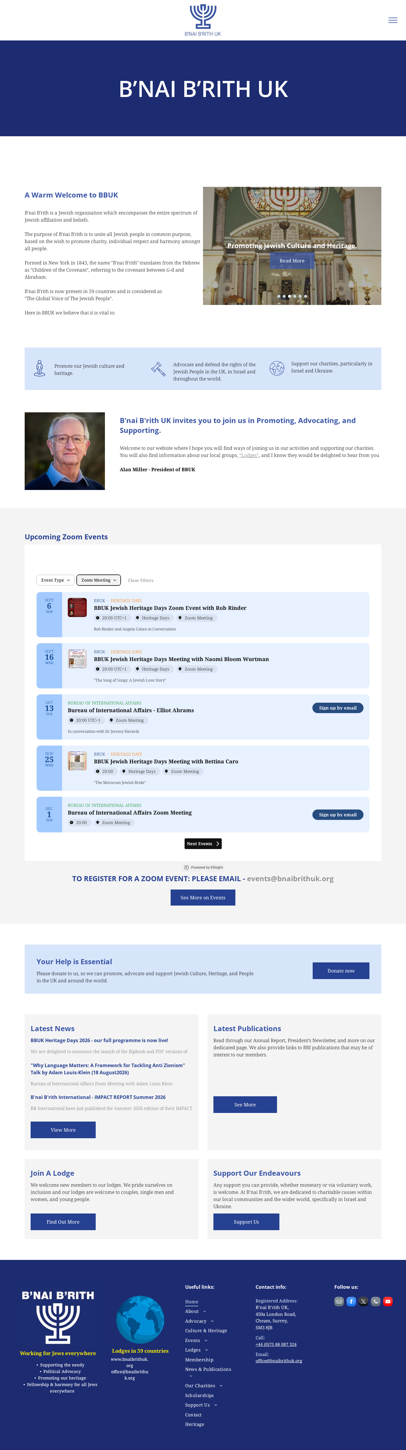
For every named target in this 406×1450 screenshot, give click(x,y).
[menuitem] (210, 1302)
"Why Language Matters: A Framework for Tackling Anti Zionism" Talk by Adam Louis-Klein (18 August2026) (108, 1069)
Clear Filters (140, 580)
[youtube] (388, 1302)
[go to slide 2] (284, 296)
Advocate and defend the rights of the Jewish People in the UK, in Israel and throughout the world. (214, 371)
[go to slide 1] (278, 296)
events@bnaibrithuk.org (290, 878)
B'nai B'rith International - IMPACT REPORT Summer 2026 (98, 1097)
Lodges (249, 455)
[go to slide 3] (289, 296)
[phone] (375, 1302)
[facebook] (351, 1302)
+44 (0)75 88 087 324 (276, 1344)
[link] (337, 708)
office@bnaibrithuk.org (279, 1360)
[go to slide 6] (305, 296)
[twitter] (363, 1302)
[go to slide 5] (300, 296)
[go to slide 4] (294, 296)
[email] (339, 1302)
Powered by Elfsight (207, 867)
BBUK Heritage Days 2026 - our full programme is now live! (99, 1040)
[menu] (393, 20)
